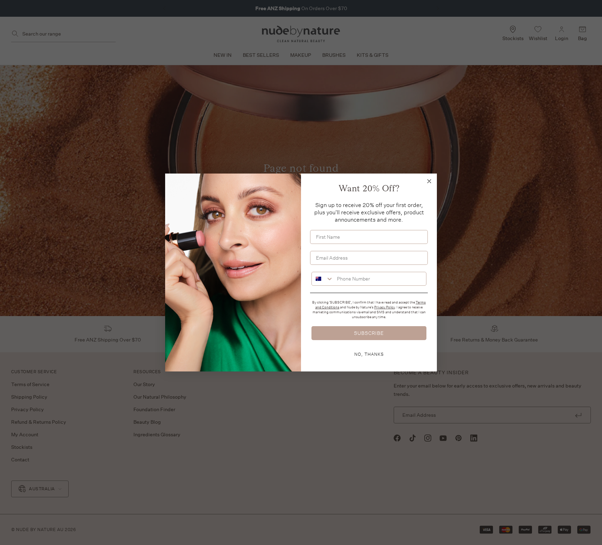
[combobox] (322, 278)
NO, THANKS (369, 354)
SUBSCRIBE (369, 333)
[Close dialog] (429, 181)
